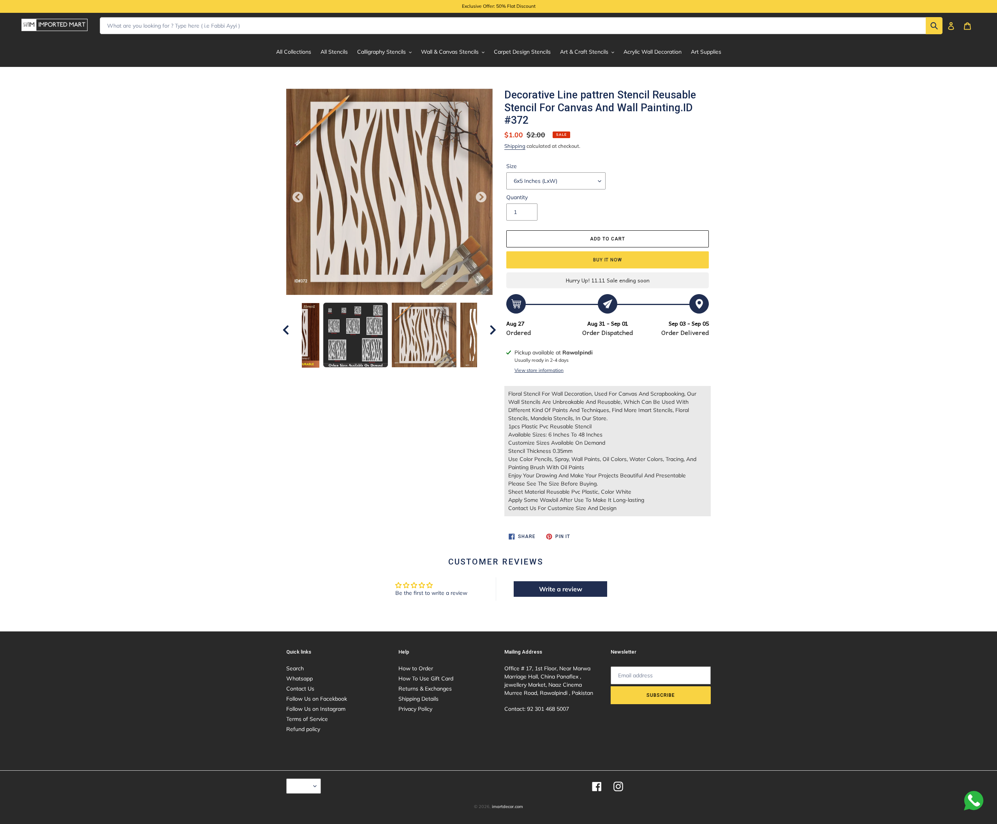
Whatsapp (299, 678)
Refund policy (303, 729)
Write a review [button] (560, 589)
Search (295, 668)
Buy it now (607, 260)
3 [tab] (372, 375)
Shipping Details (418, 698)
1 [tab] (348, 375)
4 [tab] (384, 375)
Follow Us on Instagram (315, 708)
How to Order (415, 668)
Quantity (517, 197)
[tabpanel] (424, 335)
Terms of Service (307, 718)
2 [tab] (360, 375)
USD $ (302, 785)
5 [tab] (395, 375)
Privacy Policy (415, 708)
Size (511, 166)
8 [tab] (430, 375)
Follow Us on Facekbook (316, 698)
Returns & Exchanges (425, 688)
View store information (539, 370)
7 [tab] (419, 375)
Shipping (514, 146)
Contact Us (300, 688)
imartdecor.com (507, 806)
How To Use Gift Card (425, 678)
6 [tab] (407, 375)
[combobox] (521, 25)
